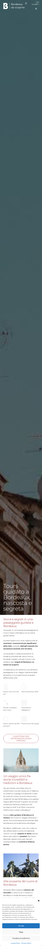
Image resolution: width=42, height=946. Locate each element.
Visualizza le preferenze (21, 938)
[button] (39, 901)
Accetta (21, 926)
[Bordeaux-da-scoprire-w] (14, 3)
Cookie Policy (15, 943)
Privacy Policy (26, 943)
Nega (21, 932)
